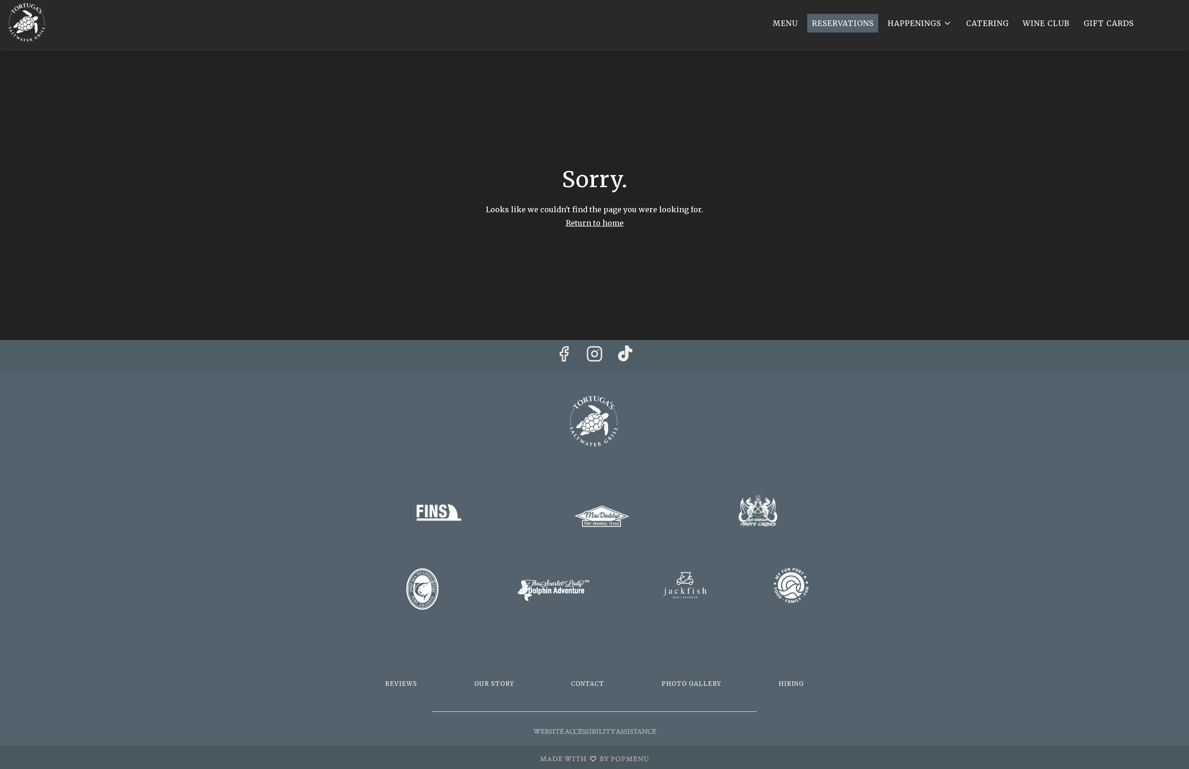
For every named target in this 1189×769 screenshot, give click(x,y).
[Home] (594, 419)
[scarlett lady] (553, 589)
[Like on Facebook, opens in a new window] (563, 356)
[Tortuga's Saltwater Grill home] (49, 22)
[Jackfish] (685, 589)
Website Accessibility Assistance (594, 731)
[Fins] (438, 514)
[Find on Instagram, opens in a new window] (594, 356)
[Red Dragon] (758, 510)
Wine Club (1046, 23)
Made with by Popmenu (328, 757)
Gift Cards (1109, 23)
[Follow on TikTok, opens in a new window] (625, 356)
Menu (785, 23)
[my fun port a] (791, 585)
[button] (920, 23)
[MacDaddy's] (602, 515)
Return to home (595, 223)
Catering (987, 23)
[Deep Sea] (422, 589)
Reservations (843, 23)
